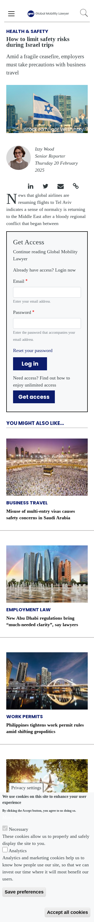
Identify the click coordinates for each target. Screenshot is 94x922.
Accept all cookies (67, 912)
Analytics (18, 850)
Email (18, 281)
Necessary (18, 829)
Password (22, 312)
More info (11, 817)
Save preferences (24, 892)
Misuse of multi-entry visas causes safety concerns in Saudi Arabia (40, 514)
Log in (30, 364)
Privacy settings (26, 787)
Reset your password (32, 350)
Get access (34, 397)
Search (84, 13)
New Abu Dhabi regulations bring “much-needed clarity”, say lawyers (42, 621)
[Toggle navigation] (11, 13)
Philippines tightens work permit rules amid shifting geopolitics (45, 728)
